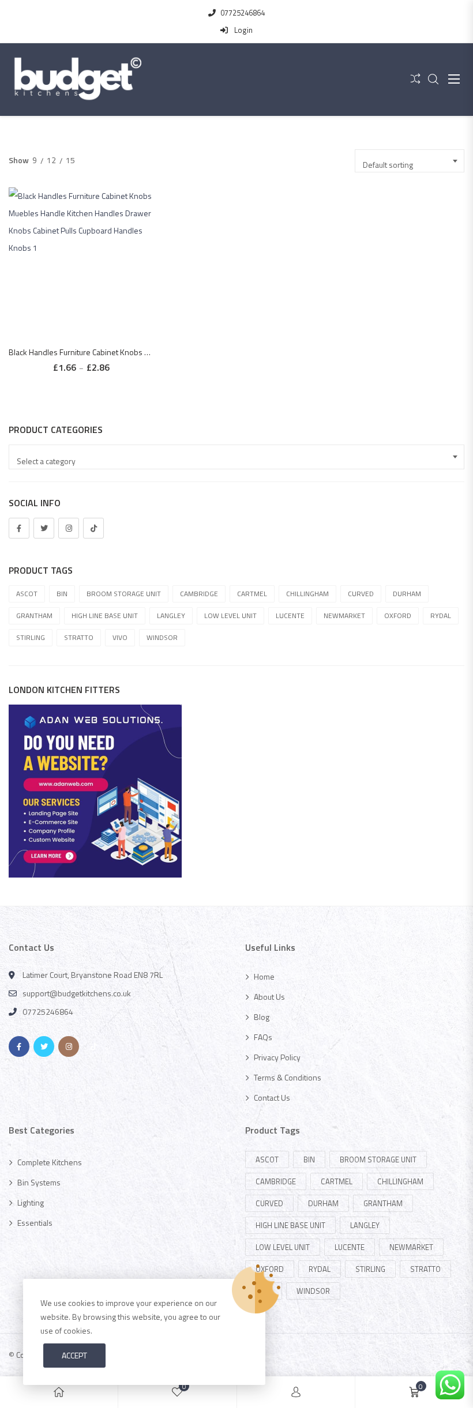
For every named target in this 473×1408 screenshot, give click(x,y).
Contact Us (272, 1097)
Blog (261, 1017)
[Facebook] (19, 528)
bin (62, 593)
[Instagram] (68, 528)
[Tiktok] (93, 528)
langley (171, 615)
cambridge (199, 593)
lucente (290, 615)
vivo (119, 637)
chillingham (307, 593)
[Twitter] (43, 528)
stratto (78, 637)
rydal (440, 615)
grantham (34, 615)
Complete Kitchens (49, 1162)
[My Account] (296, 1392)
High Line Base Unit (105, 615)
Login (242, 30)
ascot (26, 593)
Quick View (87, 240)
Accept (74, 1355)
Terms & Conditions (287, 1077)
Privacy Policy (277, 1057)
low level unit (230, 615)
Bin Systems (39, 1182)
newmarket (344, 615)
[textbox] (238, 461)
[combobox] (409, 160)
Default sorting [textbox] (388, 165)
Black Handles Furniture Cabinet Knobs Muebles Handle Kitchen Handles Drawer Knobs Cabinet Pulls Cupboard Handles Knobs (81, 352)
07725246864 (242, 12)
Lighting (30, 1202)
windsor (162, 637)
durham (407, 593)
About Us (269, 997)
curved (361, 593)
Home (264, 976)
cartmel (252, 593)
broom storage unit (124, 593)
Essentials (34, 1223)
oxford (397, 615)
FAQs (263, 1037)
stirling (30, 637)
